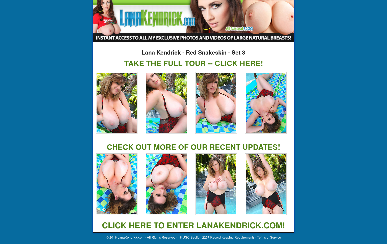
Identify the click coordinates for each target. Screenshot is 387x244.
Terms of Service (269, 237)
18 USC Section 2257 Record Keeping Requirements (216, 237)
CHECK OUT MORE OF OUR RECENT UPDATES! (193, 146)
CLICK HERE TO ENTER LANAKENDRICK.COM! (193, 225)
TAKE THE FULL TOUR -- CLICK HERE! (193, 63)
